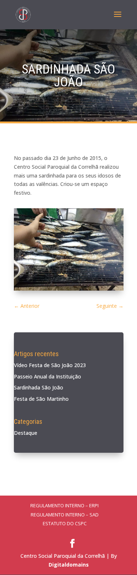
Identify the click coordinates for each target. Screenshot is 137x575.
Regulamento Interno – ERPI (64, 505)
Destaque (25, 432)
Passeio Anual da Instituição (47, 376)
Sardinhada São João (38, 387)
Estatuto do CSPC (65, 523)
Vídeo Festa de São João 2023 (50, 365)
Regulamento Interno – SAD (65, 514)
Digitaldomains (69, 564)
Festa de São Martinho (41, 398)
